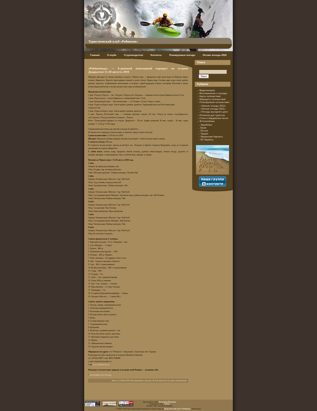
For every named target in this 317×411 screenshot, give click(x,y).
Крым (203, 127)
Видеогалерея (207, 90)
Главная (95, 55)
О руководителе (133, 55)
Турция (204, 133)
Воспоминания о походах (141, 381)
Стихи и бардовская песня (213, 118)
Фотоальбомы (207, 121)
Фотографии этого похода (100, 375)
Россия (204, 130)
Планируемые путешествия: (214, 102)
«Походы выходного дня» (214, 111)
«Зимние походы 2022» (213, 105)
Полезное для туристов (212, 115)
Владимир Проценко (167, 402)
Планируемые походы (182, 55)
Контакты (156, 55)
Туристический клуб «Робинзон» (113, 41)
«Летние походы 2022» (213, 108)
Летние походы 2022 (215, 55)
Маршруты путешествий (212, 99)
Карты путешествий (210, 96)
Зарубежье (206, 124)
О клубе (111, 55)
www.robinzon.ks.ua (101, 364)
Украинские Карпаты (211, 136)
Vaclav (167, 404)
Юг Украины (206, 139)
